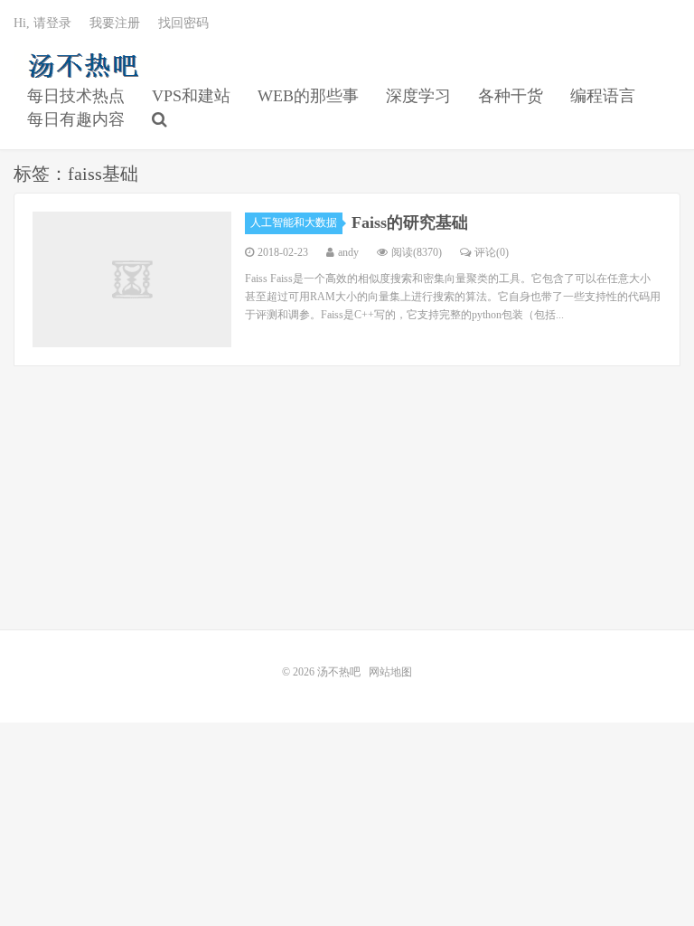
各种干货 (510, 96)
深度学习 (418, 96)
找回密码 (183, 23)
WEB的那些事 (308, 96)
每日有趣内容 (76, 119)
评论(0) (491, 252)
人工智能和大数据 (293, 222)
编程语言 (602, 96)
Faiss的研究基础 (410, 222)
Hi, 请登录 (42, 23)
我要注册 (114, 23)
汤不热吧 (88, 64)
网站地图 (390, 672)
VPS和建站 (191, 96)
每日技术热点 (76, 96)
